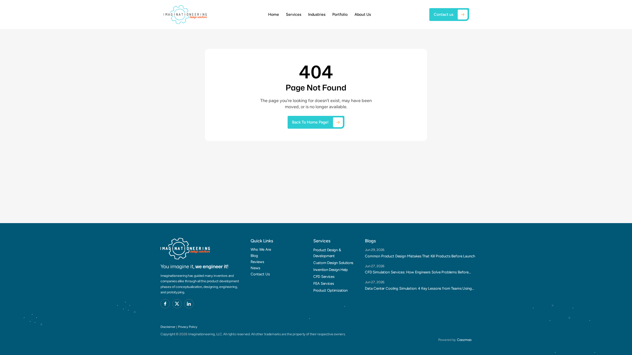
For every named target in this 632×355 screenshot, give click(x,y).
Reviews (257, 262)
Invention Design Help (330, 269)
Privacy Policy (187, 327)
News (255, 268)
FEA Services (323, 283)
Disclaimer (167, 327)
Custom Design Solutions (333, 263)
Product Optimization (330, 290)
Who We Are (261, 249)
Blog (254, 255)
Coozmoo (464, 340)
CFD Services (323, 276)
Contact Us (260, 274)
